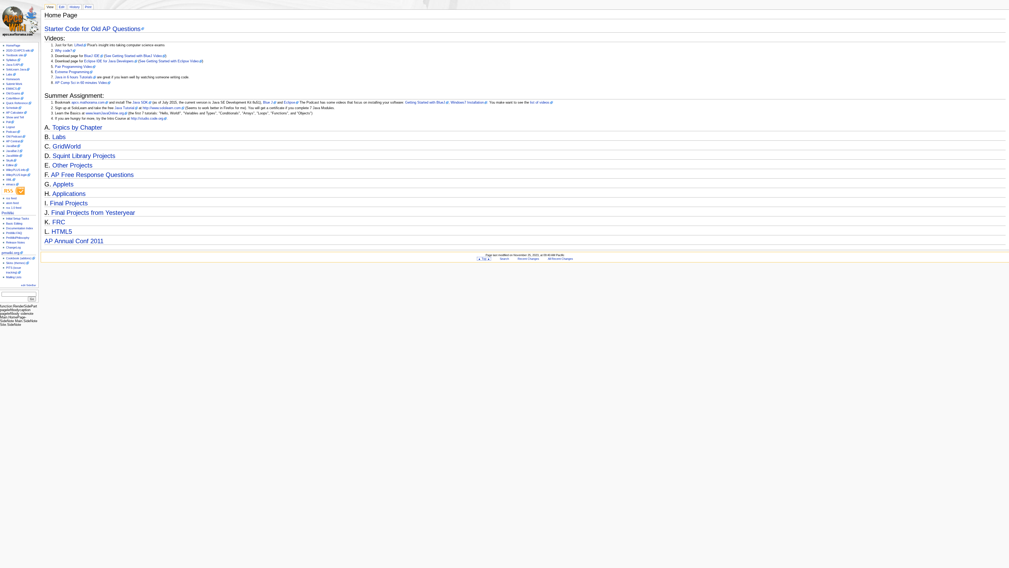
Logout (10, 127)
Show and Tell (15, 117)
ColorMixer (13, 98)
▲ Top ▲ (484, 258)
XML (9, 179)
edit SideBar (28, 285)
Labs (9, 74)
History (75, 7)
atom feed (12, 203)
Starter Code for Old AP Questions (92, 28)
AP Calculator (14, 112)
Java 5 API (13, 64)
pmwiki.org (10, 253)
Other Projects (72, 165)
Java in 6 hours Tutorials (73, 77)
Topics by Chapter (77, 127)
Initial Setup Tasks (17, 218)
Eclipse (289, 102)
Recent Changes (528, 258)
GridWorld (67, 146)
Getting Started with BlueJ (425, 102)
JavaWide (12, 155)
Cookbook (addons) (19, 258)
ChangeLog (13, 247)
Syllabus (11, 60)
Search (504, 258)
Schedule (12, 107)
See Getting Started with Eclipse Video (169, 61)
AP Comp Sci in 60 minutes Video (81, 83)
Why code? (63, 51)
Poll (8, 122)
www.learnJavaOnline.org (105, 113)
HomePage (13, 45)
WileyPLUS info (15, 169)
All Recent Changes (560, 258)
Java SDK (140, 102)
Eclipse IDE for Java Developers (109, 61)
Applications (69, 193)
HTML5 (62, 231)
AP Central (13, 141)
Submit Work (14, 83)
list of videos (539, 102)
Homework (13, 79)
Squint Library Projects (84, 155)
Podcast (11, 131)
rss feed (11, 198)
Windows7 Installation (467, 102)
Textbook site (14, 55)
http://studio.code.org (147, 118)
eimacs (10, 184)
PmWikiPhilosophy (17, 237)
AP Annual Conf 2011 (74, 241)
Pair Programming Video (73, 67)
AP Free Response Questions (92, 174)
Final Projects (69, 203)
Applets (63, 184)
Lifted (78, 45)
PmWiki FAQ (14, 233)
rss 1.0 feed (13, 207)
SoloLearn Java (16, 69)
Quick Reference (17, 103)
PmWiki (8, 213)
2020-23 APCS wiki (18, 50)
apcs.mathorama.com (88, 102)
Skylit (9, 160)
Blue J (268, 102)
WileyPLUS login (16, 174)
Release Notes (15, 242)
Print (88, 7)
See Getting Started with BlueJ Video (133, 56)
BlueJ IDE (92, 56)
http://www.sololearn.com (162, 108)
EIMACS (11, 88)
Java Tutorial (124, 108)
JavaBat (11, 146)
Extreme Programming (72, 72)
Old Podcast (14, 136)
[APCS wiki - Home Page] (20, 20)
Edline (10, 165)
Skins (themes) (15, 263)
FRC (58, 222)
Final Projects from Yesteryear (93, 212)
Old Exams (13, 93)
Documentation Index (19, 228)
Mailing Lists (14, 277)
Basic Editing (14, 223)
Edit (61, 7)
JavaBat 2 (12, 151)
